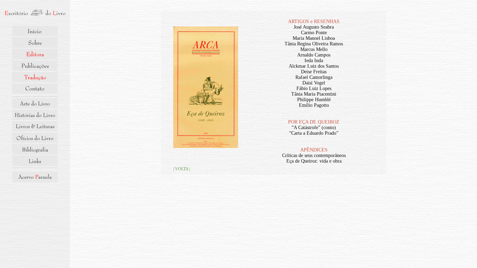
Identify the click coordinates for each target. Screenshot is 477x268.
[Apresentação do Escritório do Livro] (35, 42)
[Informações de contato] (35, 88)
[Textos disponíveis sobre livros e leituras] (35, 126)
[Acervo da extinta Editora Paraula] (35, 177)
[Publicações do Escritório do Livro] (35, 65)
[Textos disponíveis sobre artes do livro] (35, 103)
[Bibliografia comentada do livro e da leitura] (35, 149)
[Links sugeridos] (35, 161)
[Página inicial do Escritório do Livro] (35, 13)
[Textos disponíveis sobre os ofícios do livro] (35, 138)
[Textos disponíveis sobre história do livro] (35, 115)
